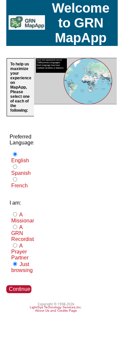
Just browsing (22, 267)
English (20, 160)
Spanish (21, 173)
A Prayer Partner (19, 251)
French (19, 185)
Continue (19, 289)
